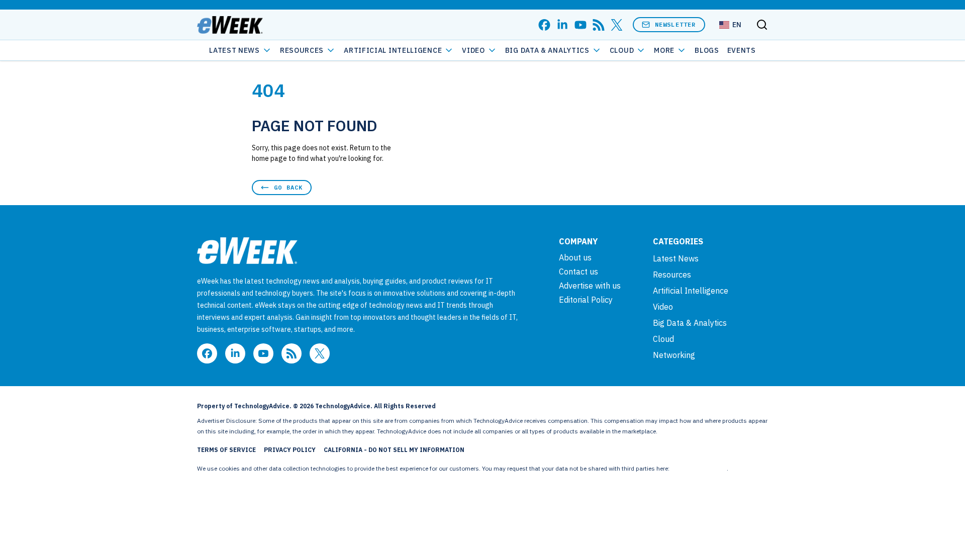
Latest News (234, 50)
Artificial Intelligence (393, 50)
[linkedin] (562, 25)
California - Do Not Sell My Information (394, 450)
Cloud (622, 50)
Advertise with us (590, 286)
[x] (617, 25)
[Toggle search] (762, 25)
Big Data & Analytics (547, 50)
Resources (672, 274)
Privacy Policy (290, 450)
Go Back (288, 187)
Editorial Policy (586, 300)
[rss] (599, 25)
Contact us (578, 271)
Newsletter (675, 24)
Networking (674, 355)
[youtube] (580, 25)
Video (473, 50)
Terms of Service (226, 450)
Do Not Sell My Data (699, 468)
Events (741, 50)
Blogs (707, 50)
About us (575, 257)
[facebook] (544, 25)
